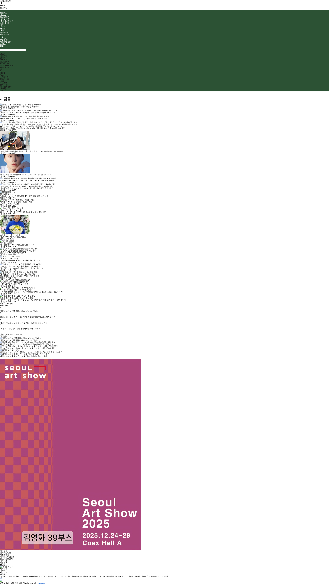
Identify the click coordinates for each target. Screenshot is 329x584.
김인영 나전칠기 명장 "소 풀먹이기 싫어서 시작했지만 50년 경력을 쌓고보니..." (30, 352)
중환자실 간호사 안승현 (9, 204)
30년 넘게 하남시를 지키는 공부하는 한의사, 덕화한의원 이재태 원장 (27, 180)
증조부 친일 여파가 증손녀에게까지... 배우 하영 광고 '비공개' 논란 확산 (28, 348)
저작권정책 (4, 555)
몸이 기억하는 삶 (6, 194)
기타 (2, 25)
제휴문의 (3, 563)
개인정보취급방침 (7, 557)
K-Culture (3, 38)
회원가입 (3, 8)
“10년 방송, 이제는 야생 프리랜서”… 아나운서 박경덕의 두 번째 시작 (26, 186)
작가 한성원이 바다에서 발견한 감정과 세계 (17, 245)
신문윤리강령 (5, 553)
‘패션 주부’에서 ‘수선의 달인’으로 (13, 237)
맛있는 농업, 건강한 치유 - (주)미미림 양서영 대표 (19, 106)
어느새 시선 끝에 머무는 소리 (11, 210)
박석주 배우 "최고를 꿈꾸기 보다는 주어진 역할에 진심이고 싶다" (25, 174)
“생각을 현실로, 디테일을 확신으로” (14, 282)
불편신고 (3, 565)
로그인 (2, 6)
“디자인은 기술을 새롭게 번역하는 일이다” (16, 290)
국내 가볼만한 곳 (6, 21)
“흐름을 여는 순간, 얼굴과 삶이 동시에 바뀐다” (18, 274)
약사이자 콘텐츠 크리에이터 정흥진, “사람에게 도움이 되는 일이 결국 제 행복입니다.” (33, 299)
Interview (3, 15)
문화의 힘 (4, 40)
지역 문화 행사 (6, 42)
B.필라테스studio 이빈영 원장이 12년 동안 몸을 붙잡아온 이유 (24, 196)
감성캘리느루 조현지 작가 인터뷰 (13, 252)
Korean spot (4, 19)
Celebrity (3, 44)
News (2, 30)
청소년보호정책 (6, 559)
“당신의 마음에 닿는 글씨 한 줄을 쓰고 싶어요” (18, 250)
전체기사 (3, 13)
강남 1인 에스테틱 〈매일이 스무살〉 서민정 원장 (19, 276)
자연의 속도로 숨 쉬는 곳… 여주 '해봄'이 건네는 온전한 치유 (23, 118)
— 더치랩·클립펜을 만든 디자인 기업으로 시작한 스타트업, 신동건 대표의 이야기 (32, 292)
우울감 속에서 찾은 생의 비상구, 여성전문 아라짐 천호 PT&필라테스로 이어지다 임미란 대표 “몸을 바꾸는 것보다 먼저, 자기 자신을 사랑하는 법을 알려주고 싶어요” (32, 127)
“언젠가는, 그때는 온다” (9, 258)
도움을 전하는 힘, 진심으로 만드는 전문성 (16, 298)
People (2, 26)
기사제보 (3, 561)
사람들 (2, 28)
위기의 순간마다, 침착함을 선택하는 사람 (16, 202)
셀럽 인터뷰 (4, 17)
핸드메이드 (4, 34)
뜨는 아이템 (4, 23)
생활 (2, 46)
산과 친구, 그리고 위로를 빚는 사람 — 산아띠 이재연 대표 (22, 268)
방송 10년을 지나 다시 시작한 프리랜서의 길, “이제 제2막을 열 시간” (26, 188)
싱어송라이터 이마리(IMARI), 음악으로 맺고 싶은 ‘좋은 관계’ (23, 212)
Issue (2, 36)
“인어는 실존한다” (7, 243)
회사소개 (3, 551)
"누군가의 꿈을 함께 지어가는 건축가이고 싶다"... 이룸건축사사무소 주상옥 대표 (31, 151)
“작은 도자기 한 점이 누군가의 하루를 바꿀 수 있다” (20, 266)
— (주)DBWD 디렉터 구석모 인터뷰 (14, 284)
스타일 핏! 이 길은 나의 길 (10, 235)
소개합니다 (4, 32)
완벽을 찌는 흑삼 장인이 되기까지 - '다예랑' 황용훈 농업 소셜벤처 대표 (27, 112)
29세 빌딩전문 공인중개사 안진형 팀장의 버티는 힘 (20, 260)
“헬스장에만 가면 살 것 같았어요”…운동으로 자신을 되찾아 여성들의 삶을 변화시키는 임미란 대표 (38, 124)
